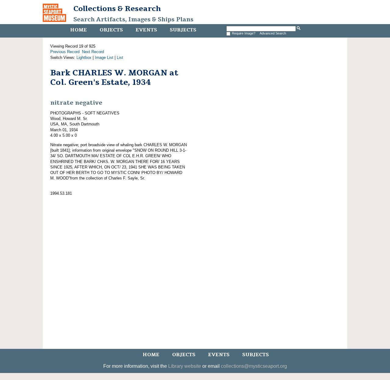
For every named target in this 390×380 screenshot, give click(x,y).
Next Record (93, 51)
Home (78, 30)
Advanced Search (273, 33)
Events (146, 30)
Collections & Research (117, 8)
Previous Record (65, 51)
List (120, 57)
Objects (111, 30)
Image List (104, 57)
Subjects (183, 30)
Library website (184, 366)
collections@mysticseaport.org (254, 366)
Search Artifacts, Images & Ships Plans (133, 20)
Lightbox (83, 57)
